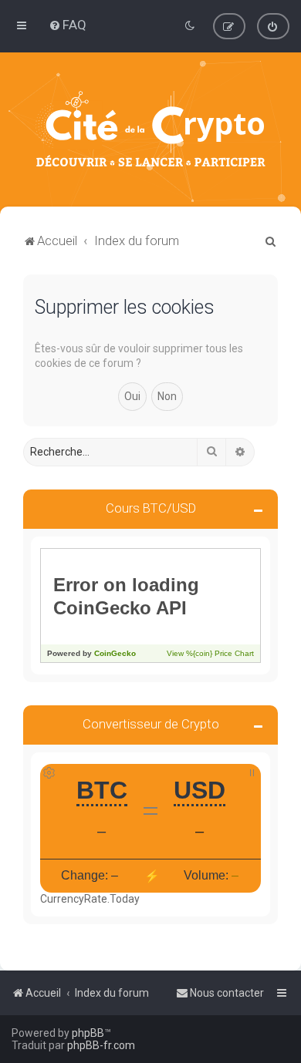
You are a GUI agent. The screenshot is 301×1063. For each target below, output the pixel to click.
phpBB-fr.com (101, 1045)
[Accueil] (150, 129)
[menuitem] (67, 24)
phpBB (88, 1033)
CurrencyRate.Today (90, 899)
